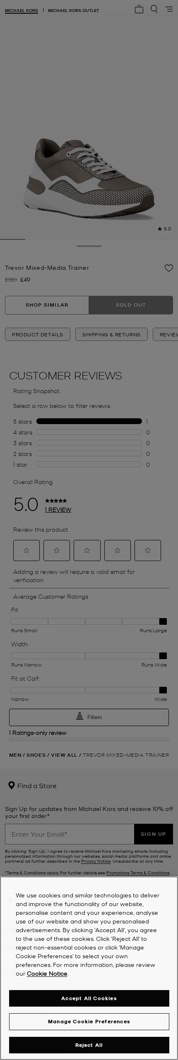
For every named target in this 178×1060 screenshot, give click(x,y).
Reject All (89, 1044)
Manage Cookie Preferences (89, 1021)
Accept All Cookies (89, 998)
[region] (89, 968)
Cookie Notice (47, 973)
